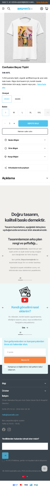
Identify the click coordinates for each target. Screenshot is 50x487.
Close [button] (25, 383)
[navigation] (22, 58)
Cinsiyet (5, 93)
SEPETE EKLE (33, 123)
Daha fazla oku (42, 2)
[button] (3, 256)
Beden (4, 107)
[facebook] (3, 429)
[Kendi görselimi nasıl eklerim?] (25, 295)
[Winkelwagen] (46, 8)
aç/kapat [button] (47, 178)
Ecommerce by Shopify (38, 471)
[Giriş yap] (41, 8)
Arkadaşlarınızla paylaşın (18, 168)
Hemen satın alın (25, 131)
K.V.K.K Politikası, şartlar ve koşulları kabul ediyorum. (26, 460)
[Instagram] (9, 429)
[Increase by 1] (14, 123)
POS (23, 471)
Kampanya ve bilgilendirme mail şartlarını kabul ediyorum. (25, 368)
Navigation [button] (3, 8)
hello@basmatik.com (10, 415)
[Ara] (8, 8)
